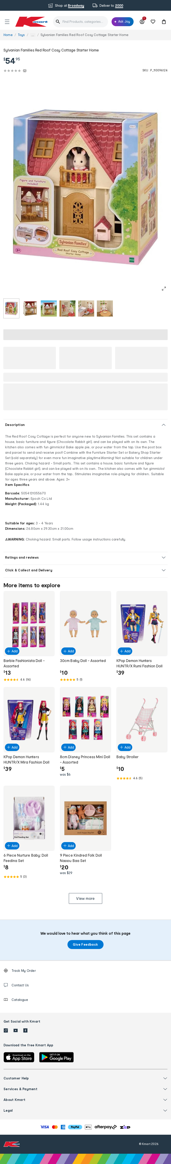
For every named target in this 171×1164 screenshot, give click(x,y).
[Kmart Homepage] (31, 21)
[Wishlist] (153, 22)
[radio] (11, 308)
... (32, 35)
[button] (7, 22)
